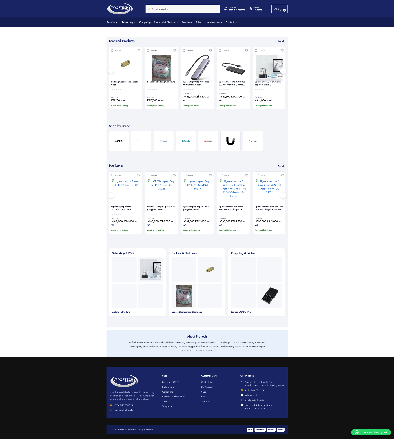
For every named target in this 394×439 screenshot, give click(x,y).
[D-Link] (186, 141)
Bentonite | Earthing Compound (161, 81)
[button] (279, 9)
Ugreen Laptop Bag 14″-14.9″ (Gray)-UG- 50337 (196, 208)
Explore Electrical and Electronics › (188, 311)
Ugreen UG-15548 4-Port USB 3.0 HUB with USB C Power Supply (232, 83)
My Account (207, 387)
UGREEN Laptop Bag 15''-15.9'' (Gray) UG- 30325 (161, 208)
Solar (164, 401)
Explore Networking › (122, 311)
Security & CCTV (170, 382)
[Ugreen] (119, 141)
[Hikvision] (208, 141)
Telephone (167, 406)
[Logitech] (253, 141)
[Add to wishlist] (138, 50)
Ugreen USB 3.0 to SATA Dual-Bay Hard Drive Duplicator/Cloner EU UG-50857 (269, 83)
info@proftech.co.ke (124, 410)
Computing (167, 392)
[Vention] (141, 141)
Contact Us (206, 382)
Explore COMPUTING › (242, 311)
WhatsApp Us (251, 395)
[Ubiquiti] (230, 141)
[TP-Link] (164, 141)
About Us (205, 401)
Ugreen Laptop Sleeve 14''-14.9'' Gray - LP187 (121, 208)
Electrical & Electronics (173, 396)
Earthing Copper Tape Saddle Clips (124, 83)
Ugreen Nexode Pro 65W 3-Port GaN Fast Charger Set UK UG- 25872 (269, 208)
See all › (281, 41)
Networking (168, 387)
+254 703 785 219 (123, 405)
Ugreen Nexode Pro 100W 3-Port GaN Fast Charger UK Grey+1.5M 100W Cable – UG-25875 (233, 208)
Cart (203, 396)
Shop (203, 392)
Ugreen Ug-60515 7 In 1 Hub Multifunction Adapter (196, 83)
